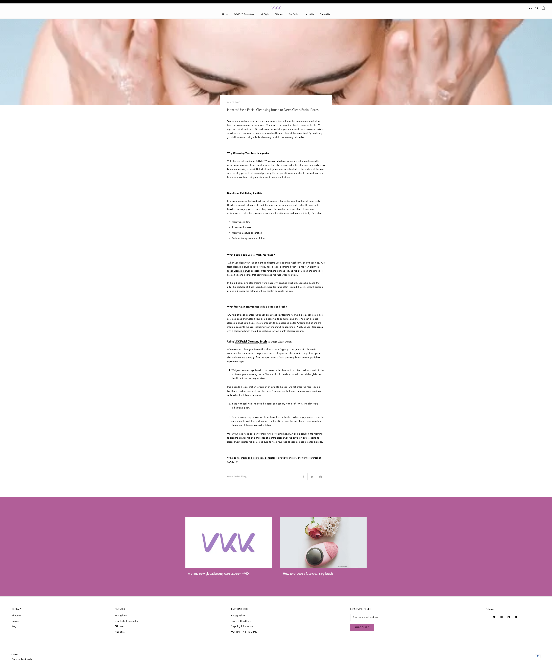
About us (16, 615)
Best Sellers (294, 14)
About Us (309, 14)
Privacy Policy (238, 615)
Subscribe (361, 627)
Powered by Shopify (22, 659)
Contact (15, 621)
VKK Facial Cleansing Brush (251, 341)
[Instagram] (501, 617)
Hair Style (264, 14)
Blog (14, 626)
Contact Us (325, 14)
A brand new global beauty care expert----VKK (218, 574)
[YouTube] (516, 617)
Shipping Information (242, 626)
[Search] (536, 7)
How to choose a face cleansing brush (308, 574)
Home (225, 14)
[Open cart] (543, 7)
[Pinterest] (508, 617)
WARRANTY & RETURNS (244, 631)
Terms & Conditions (241, 621)
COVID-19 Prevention (244, 14)
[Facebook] (487, 617)
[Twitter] (494, 617)
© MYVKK (16, 654)
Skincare (279, 14)
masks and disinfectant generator (258, 457)
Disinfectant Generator (126, 621)
